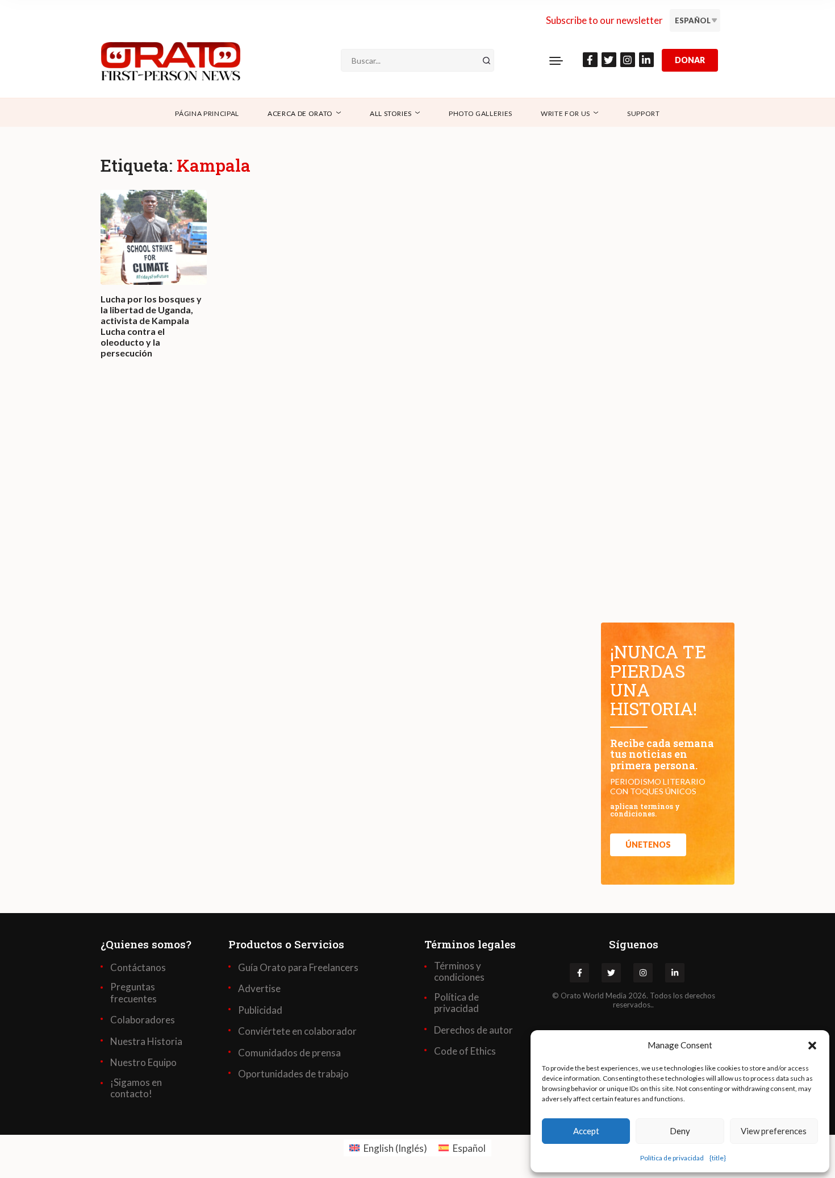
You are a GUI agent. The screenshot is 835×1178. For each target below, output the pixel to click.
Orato (571, 995)
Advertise (259, 988)
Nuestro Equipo (143, 1062)
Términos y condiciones (459, 971)
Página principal (207, 113)
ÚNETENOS (648, 844)
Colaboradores (142, 1020)
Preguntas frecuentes (133, 992)
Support (643, 113)
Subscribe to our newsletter (604, 20)
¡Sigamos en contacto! (136, 1088)
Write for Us (565, 113)
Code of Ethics (465, 1051)
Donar (690, 60)
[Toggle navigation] (556, 60)
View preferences (774, 1131)
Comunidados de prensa (289, 1053)
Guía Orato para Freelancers (298, 967)
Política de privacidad (672, 1158)
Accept (586, 1131)
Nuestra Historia (146, 1041)
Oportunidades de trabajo (293, 1074)
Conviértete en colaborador (297, 1031)
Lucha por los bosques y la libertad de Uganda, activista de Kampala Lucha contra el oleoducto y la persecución (151, 326)
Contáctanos (138, 967)
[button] (812, 1045)
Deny (680, 1131)
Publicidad (260, 1010)
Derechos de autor (473, 1030)
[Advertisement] (338, 537)
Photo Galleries (480, 113)
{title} (717, 1158)
